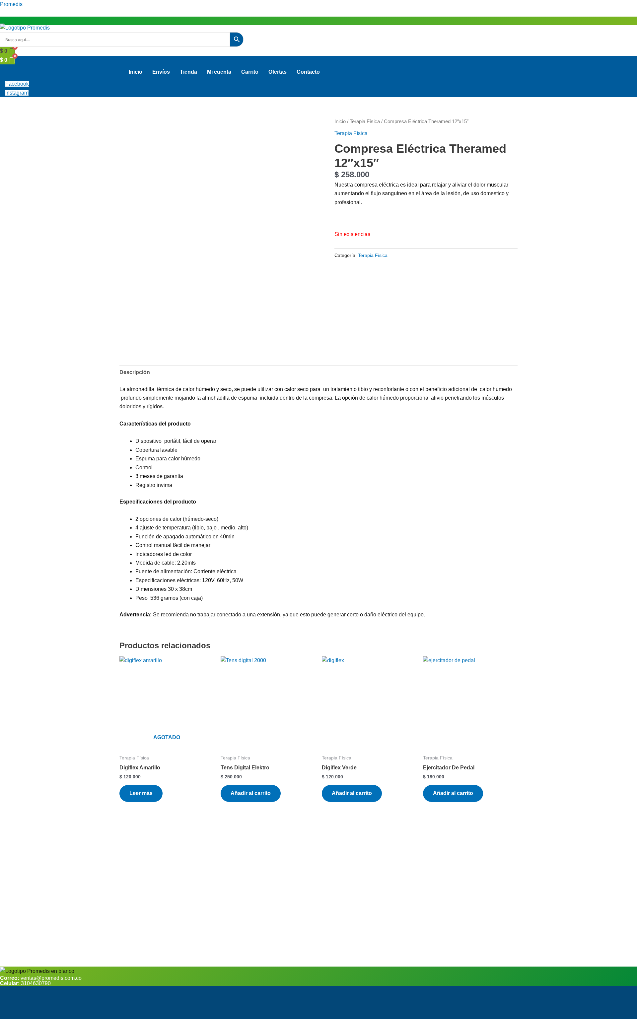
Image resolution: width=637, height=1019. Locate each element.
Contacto (308, 72)
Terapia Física (365, 121)
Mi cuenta (219, 72)
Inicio (135, 72)
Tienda (188, 72)
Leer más (141, 793)
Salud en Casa (189, 1004)
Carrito (249, 72)
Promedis (11, 4)
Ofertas (277, 72)
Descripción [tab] (134, 372)
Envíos (161, 72)
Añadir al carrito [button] (251, 793)
